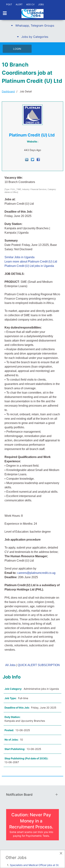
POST (9, 4)
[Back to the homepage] (32, 13)
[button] (32, 25)
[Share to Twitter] (32, 159)
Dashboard (8, 91)
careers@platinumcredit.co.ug (36, 572)
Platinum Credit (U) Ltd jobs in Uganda (29, 265)
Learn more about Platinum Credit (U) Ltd (31, 261)
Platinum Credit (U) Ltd (32, 135)
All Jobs (10, 665)
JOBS (41, 4)
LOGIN (17, 48)
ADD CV (30, 4)
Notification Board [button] (19, 794)
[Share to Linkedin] (26, 159)
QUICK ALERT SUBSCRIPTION (39, 665)
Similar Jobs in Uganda (19, 257)
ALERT (19, 4)
